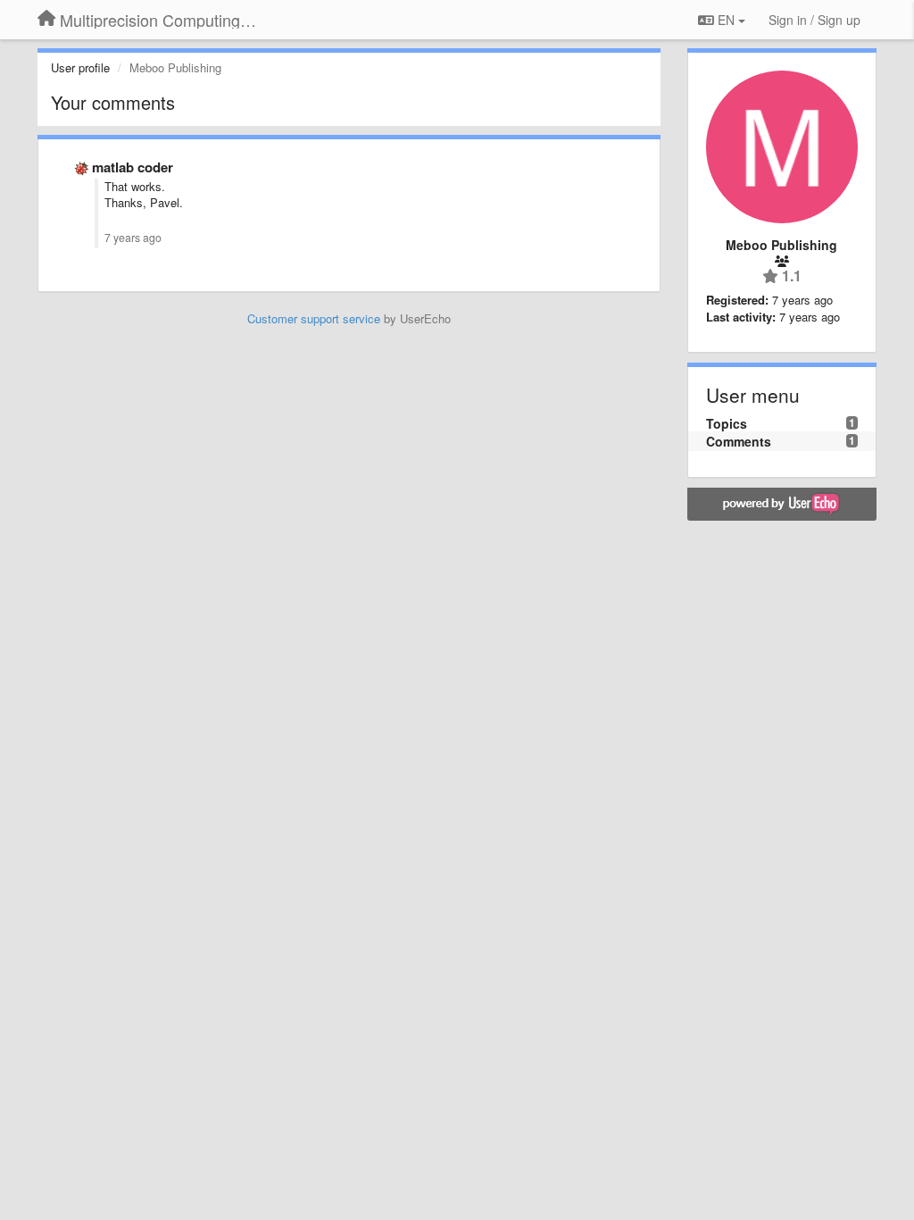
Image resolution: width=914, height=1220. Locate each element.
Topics (726, 423)
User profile (80, 67)
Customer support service (313, 318)
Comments (738, 441)
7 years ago (133, 238)
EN (726, 20)
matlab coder (132, 167)
